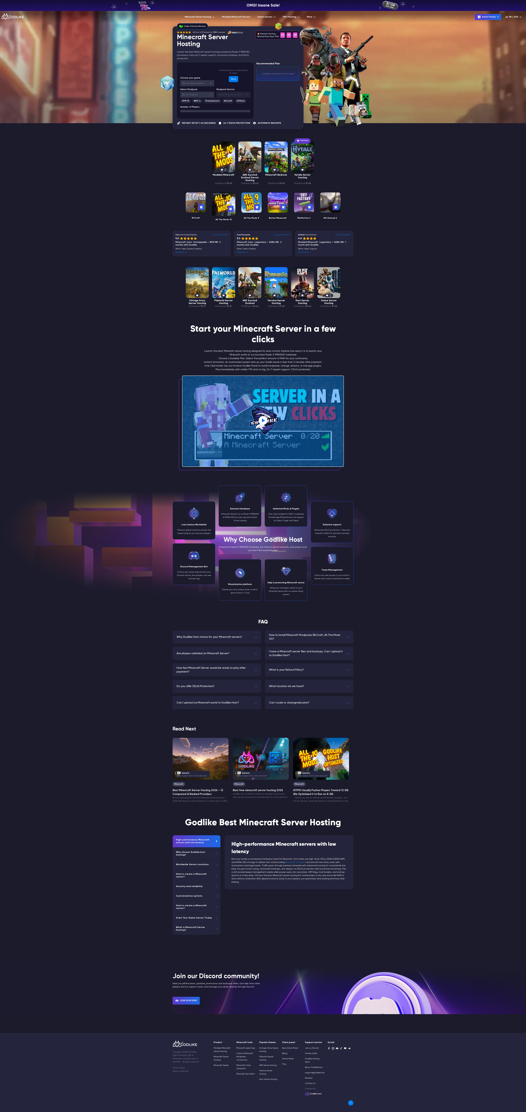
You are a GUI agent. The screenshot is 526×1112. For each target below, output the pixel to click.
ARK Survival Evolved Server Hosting (250, 178)
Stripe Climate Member (195, 26)
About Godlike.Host (314, 1067)
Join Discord (188, 1000)
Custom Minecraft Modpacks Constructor (244, 1056)
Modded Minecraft (223, 175)
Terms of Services (180, 1071)
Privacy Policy (179, 1068)
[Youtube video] (263, 421)
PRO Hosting (289, 17)
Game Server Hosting (329, 302)
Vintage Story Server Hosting (197, 302)
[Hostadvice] (235, 32)
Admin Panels (489, 17)
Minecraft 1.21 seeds (295, 862)
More (309, 17)
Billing (284, 1053)
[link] (350, 1103)
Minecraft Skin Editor (245, 1074)
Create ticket (311, 1053)
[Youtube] (345, 1048)
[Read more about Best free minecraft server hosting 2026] (261, 759)
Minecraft (178, 784)
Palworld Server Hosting (223, 302)
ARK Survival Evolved (250, 302)
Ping (284, 1064)
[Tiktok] (341, 1048)
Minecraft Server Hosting (198, 17)
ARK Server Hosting (268, 1065)
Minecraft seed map (245, 1048)
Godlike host (316, 1094)
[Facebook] (329, 1048)
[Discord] (337, 1048)
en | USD (513, 17)
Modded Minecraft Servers (236, 17)
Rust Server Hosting (302, 302)
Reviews (308, 1078)
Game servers (264, 17)
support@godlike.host (315, 1073)
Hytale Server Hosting (303, 176)
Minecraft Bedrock (276, 175)
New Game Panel (290, 1048)
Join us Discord (312, 1048)
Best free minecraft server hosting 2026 (258, 790)
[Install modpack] (201, 207)
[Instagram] (333, 1048)
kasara (192, 774)
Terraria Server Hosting (276, 302)
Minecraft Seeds (221, 1065)
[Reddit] (349, 1048)
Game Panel (288, 1059)
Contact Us (310, 1083)
